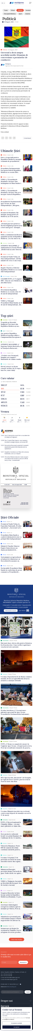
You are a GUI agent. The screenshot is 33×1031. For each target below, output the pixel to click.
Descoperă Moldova (10, 14)
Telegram (14, 138)
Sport (20, 14)
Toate (6, 10)
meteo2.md (14, 414)
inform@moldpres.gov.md (10, 979)
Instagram (6, 138)
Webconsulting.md (11, 986)
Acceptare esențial (16, 1023)
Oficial (13, 10)
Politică (9, 18)
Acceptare (16, 1027)
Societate (28, 10)
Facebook (2, 138)
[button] (30, 327)
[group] (16, 323)
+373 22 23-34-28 (7, 974)
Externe (27, 14)
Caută (28, 992)
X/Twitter (10, 138)
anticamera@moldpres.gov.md (12, 977)
